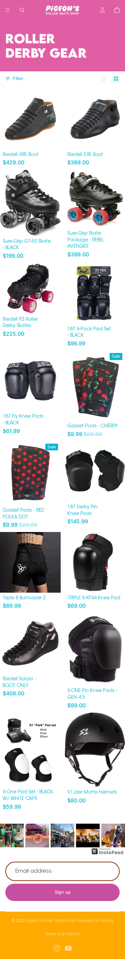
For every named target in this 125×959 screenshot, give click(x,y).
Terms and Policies (62, 934)
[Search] (22, 10)
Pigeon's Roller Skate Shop (50, 921)
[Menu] (7, 10)
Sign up (63, 892)
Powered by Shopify (95, 921)
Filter (18, 78)
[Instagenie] (107, 854)
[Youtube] (68, 948)
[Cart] (117, 10)
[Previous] (10, 835)
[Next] (115, 835)
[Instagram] (57, 948)
